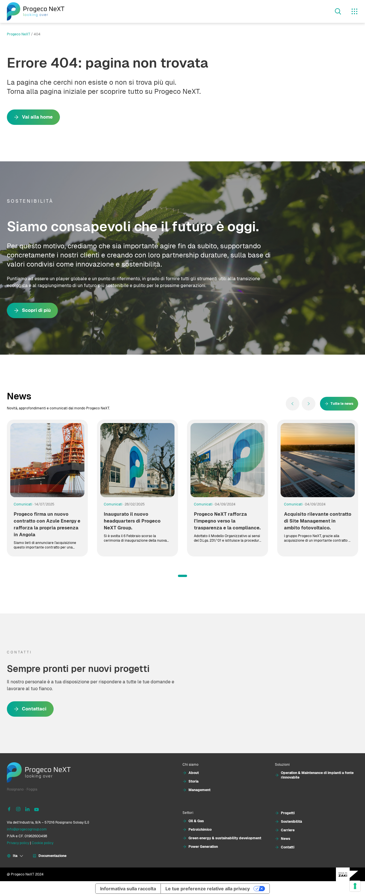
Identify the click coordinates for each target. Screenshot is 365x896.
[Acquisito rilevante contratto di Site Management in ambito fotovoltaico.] (318, 460)
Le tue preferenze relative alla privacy (207, 888)
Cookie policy (42, 843)
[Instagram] (18, 808)
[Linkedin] (27, 808)
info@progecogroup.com (27, 829)
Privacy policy (18, 843)
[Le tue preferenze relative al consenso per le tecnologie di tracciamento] (355, 886)
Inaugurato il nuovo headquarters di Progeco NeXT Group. (132, 521)
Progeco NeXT (18, 34)
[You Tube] (36, 808)
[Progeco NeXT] (35, 11)
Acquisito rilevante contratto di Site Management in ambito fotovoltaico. (317, 521)
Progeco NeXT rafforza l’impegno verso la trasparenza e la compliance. (227, 521)
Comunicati (23, 504)
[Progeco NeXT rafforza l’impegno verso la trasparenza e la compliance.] (227, 460)
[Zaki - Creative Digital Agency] (347, 874)
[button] (182, 576)
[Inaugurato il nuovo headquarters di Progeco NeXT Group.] (137, 460)
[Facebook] (9, 808)
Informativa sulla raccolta (128, 888)
